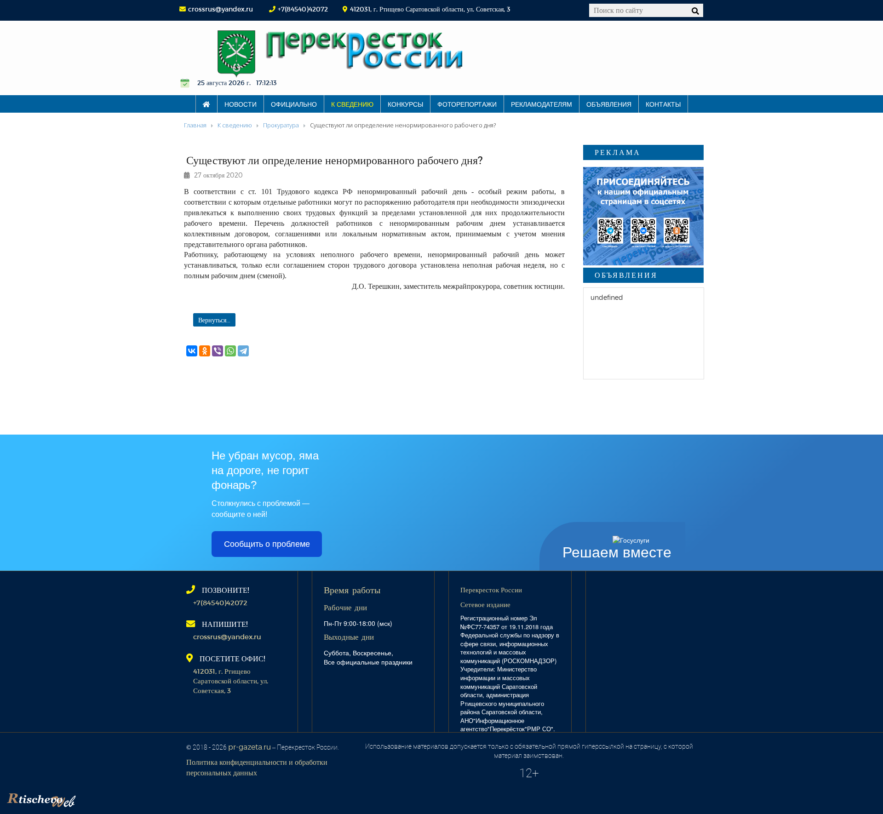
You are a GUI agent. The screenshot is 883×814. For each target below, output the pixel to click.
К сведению (352, 104)
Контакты (663, 104)
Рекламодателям (541, 104)
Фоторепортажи (467, 104)
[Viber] (217, 350)
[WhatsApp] (230, 350)
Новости (240, 104)
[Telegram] (243, 350)
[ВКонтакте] (191, 350)
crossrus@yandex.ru (220, 9)
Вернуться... (214, 320)
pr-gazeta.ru (249, 746)
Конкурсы (405, 104)
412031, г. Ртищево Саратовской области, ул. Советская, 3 (230, 681)
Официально (294, 104)
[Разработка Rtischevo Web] (87, 798)
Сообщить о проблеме (267, 544)
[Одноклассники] (204, 350)
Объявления (608, 104)
